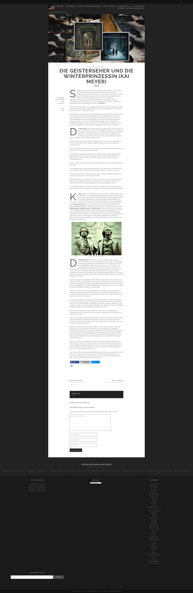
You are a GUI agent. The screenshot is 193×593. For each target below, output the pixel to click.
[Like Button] (71, 366)
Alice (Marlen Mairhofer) (37, 485)
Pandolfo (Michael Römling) (114, 382)
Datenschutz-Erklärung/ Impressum (89, 6)
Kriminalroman (60, 103)
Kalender (154, 520)
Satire (154, 558)
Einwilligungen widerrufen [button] (182, 471)
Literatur (154, 532)
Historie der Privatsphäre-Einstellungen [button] (159, 471)
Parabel (154, 545)
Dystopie (154, 496)
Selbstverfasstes (138, 6)
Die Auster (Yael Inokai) (37, 483)
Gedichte (154, 505)
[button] (74, 362)
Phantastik (154, 547)
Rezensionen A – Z (70, 471)
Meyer (62, 110)
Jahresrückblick (154, 518)
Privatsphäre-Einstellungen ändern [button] (133, 471)
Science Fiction (154, 560)
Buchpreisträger (154, 494)
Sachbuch (154, 556)
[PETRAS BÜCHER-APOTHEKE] (51, 10)
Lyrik (154, 534)
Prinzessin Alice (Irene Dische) (37, 491)
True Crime (154, 563)
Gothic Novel (154, 509)
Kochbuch (154, 523)
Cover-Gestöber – (70, 6)
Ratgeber (154, 549)
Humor (154, 516)
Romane (154, 552)
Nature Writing (154, 538)
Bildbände (154, 489)
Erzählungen (154, 498)
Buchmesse (154, 492)
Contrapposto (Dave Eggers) (37, 489)
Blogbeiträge (59, 6)
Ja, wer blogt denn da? (109, 6)
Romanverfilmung (154, 554)
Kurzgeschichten (154, 529)
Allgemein (154, 483)
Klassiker (154, 521)
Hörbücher (154, 512)
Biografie (154, 491)
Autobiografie (154, 485)
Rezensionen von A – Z (124, 6)
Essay (154, 500)
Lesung (154, 531)
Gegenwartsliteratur (154, 507)
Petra (73, 395)
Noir (154, 541)
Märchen (154, 536)
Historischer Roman (96, 67)
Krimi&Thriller (154, 525)
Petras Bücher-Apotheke (96, 464)
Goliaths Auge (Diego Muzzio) (37, 487)
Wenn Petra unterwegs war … (135, 8)
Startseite (121, 8)
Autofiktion (154, 487)
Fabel (154, 501)
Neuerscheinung (154, 540)
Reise (153, 550)
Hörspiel (62, 101)
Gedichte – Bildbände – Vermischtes (88, 471)
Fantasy (154, 503)
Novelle (154, 543)
